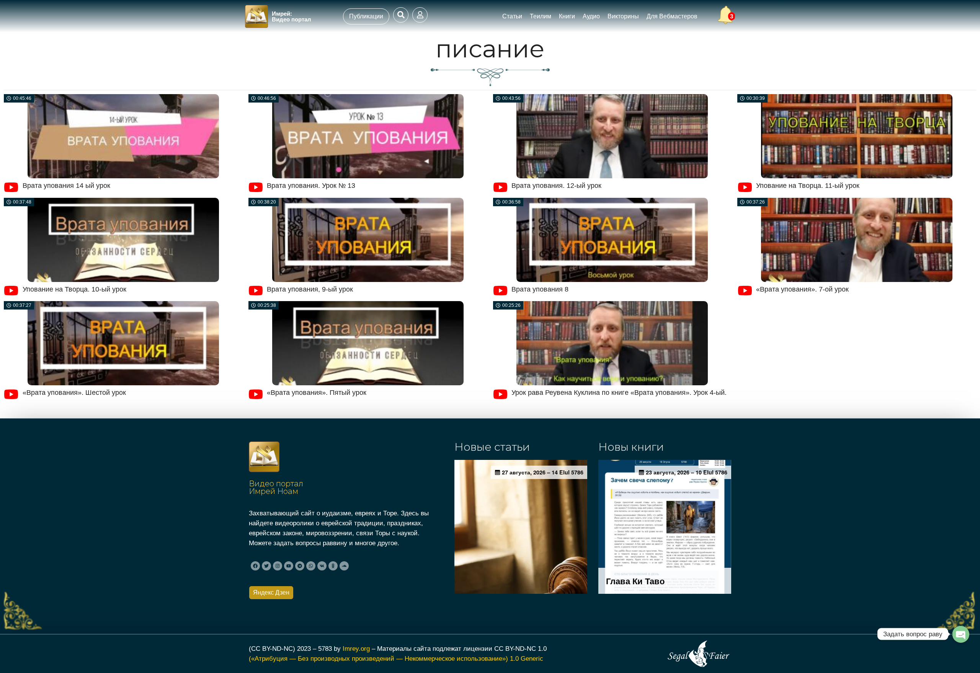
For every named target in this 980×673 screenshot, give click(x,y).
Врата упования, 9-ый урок (310, 289)
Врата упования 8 (539, 289)
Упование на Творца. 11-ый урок (807, 185)
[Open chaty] (960, 634)
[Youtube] (288, 565)
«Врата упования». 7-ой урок (802, 289)
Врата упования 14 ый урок (66, 185)
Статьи (512, 16)
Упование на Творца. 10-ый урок (74, 289)
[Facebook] (255, 565)
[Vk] (322, 565)
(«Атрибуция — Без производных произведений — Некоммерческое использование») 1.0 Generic (396, 658)
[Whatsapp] (310, 565)
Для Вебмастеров (672, 16)
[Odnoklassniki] (333, 565)
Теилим (540, 16)
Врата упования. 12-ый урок (556, 185)
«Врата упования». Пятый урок (316, 392)
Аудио (591, 16)
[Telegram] (299, 565)
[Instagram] (277, 565)
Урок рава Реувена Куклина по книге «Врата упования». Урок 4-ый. (619, 392)
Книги (567, 16)
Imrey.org (356, 648)
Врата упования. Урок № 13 (311, 185)
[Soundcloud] (344, 565)
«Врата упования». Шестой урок (74, 392)
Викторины (623, 16)
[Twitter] (266, 565)
